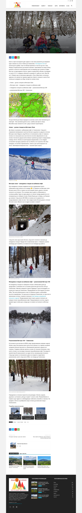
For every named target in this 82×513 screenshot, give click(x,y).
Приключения (35, 5)
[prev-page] (9, 471)
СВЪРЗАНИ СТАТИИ (14, 453)
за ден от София (20, 422)
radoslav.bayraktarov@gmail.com (15, 503)
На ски (24, 12)
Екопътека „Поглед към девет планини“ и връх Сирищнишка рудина (28, 467)
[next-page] (11, 471)
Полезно (50, 5)
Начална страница (12, 12)
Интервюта (62, 5)
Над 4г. (22, 44)
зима (25, 422)
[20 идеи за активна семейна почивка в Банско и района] (34, 496)
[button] (71, 5)
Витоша (14, 422)
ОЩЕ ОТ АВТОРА (22, 453)
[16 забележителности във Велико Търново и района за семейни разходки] (34, 484)
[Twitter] (13, 57)
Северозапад (29, 44)
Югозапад (33, 44)
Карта (56, 5)
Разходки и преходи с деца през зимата (17, 436)
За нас (67, 5)
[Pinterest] (15, 57)
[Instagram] (70, 1)
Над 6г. (39, 464)
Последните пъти (40, 63)
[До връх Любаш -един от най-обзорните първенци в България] (44, 460)
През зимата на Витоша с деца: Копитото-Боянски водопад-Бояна (42, 437)
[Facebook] (68, 1)
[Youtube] (72, 1)
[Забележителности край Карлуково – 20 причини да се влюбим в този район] (34, 490)
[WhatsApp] (18, 57)
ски (27, 422)
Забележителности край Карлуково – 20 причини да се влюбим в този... (43, 490)
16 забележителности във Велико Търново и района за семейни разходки (43, 483)
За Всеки (10, 464)
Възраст (43, 5)
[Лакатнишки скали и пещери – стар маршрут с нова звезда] (15, 460)
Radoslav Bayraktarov (22, 443)
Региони (25, 44)
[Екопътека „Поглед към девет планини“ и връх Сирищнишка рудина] (29, 460)
